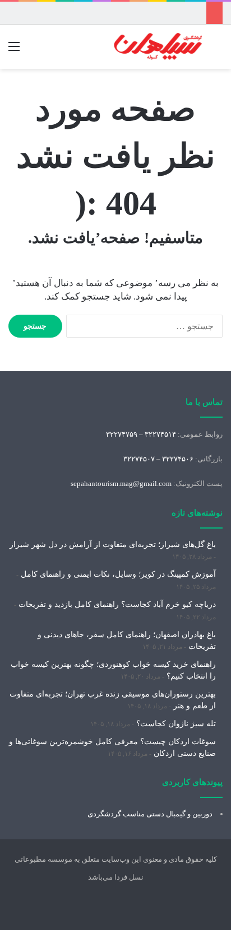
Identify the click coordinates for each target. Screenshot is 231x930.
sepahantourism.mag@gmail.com (121, 483)
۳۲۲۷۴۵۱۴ (160, 434)
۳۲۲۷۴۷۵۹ (121, 434)
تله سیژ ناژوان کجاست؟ (176, 723)
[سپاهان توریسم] (158, 46)
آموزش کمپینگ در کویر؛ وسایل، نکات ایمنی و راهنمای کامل (118, 574)
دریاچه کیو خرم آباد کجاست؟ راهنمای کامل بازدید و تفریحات (117, 604)
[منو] (14, 50)
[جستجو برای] (217, 50)
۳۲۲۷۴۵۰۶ (177, 459)
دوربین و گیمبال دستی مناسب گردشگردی (149, 814)
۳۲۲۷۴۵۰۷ (139, 459)
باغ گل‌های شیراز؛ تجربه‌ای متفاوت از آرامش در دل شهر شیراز (113, 544)
